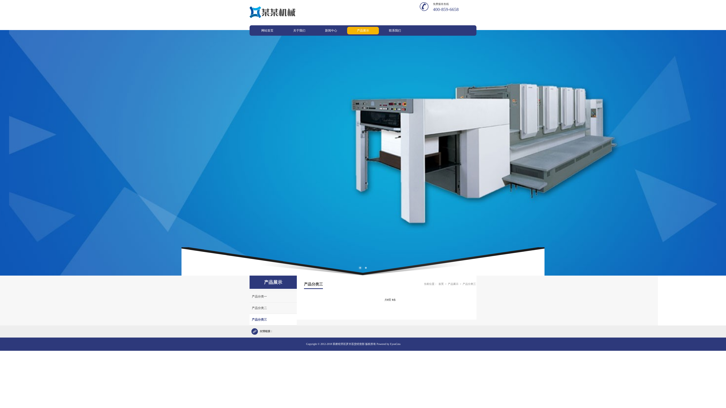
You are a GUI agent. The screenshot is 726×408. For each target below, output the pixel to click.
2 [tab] (366, 268)
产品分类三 (259, 319)
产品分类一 (259, 296)
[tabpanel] (363, 153)
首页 (441, 284)
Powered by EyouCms (388, 344)
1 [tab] (360, 268)
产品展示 (453, 284)
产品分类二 (259, 308)
